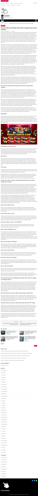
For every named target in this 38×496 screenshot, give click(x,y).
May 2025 (3, 405)
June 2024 (3, 431)
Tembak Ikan (11, 3)
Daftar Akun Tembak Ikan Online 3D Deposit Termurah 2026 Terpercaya (12, 360)
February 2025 (4, 412)
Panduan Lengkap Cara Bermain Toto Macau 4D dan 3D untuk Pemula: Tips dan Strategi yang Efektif (31, 332)
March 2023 (4, 452)
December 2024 (4, 417)
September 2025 (4, 396)
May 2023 (3, 447)
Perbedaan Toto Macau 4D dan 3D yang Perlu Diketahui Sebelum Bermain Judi (11, 332)
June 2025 (3, 403)
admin (3, 31)
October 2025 (4, 393)
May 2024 (3, 433)
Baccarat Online (4, 457)
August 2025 (4, 398)
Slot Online (21, 3)
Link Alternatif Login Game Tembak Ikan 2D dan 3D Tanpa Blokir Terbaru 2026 (13, 358)
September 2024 (4, 424)
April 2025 (3, 407)
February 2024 (4, 440)
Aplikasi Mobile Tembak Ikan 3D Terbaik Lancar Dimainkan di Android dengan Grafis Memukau (16, 353)
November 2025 (4, 391)
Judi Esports (7, 3)
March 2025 (4, 410)
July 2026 (3, 372)
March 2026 (4, 382)
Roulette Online (16, 3)
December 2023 (4, 445)
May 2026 (3, 377)
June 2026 (3, 375)
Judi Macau (2, 3)
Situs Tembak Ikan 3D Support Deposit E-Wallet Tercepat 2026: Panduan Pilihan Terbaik (15, 355)
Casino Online (4, 459)
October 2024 (4, 421)
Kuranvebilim (5, 16)
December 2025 (4, 389)
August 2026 (4, 370)
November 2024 (4, 419)
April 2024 (3, 435)
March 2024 (4, 438)
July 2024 (3, 428)
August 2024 (4, 426)
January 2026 (4, 386)
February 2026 (4, 384)
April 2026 (3, 379)
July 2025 (3, 400)
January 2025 (4, 414)
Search (2, 343)
